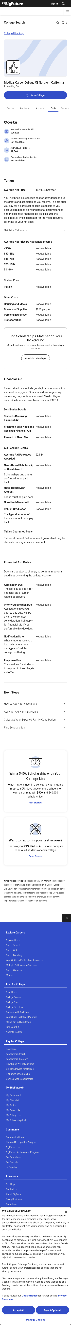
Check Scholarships (35, 358)
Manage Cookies (35, 1319)
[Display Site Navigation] (67, 11)
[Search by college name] (57, 22)
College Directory (14, 33)
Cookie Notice (29, 1295)
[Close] (66, 1212)
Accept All (18, 1310)
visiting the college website (35, 575)
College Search (14, 22)
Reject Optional (52, 1310)
